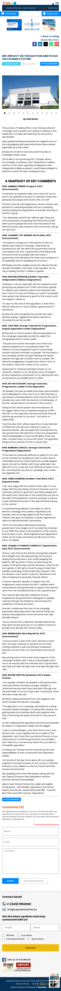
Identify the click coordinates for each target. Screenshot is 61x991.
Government (42, 8)
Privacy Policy (23, 984)
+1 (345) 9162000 (19, 904)
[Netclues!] (42, 987)
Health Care (53, 8)
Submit (10, 881)
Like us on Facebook (19, 959)
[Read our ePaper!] (54, 987)
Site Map (36, 984)
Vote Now (11, 13)
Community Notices (14, 8)
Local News (26, 935)
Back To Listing (51, 36)
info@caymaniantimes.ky (22, 909)
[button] (14, 24)
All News (10, 935)
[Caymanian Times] (9, 3)
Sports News (38, 938)
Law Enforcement (29, 8)
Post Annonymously (33, 881)
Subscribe (30, 947)
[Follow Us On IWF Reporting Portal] (30, 967)
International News (15, 938)
